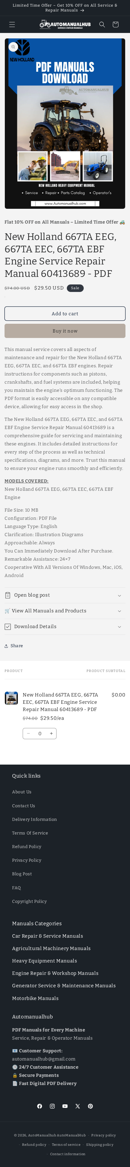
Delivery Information (34, 819)
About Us (22, 792)
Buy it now (65, 331)
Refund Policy (26, 846)
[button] (12, 24)
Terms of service (66, 1145)
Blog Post (22, 874)
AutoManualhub (42, 1135)
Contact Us (23, 805)
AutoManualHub (71, 1135)
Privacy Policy (26, 860)
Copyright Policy (29, 901)
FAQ (16, 887)
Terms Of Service (30, 833)
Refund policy (34, 1145)
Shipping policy (100, 1145)
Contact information (68, 1154)
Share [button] (17, 645)
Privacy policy (103, 1135)
